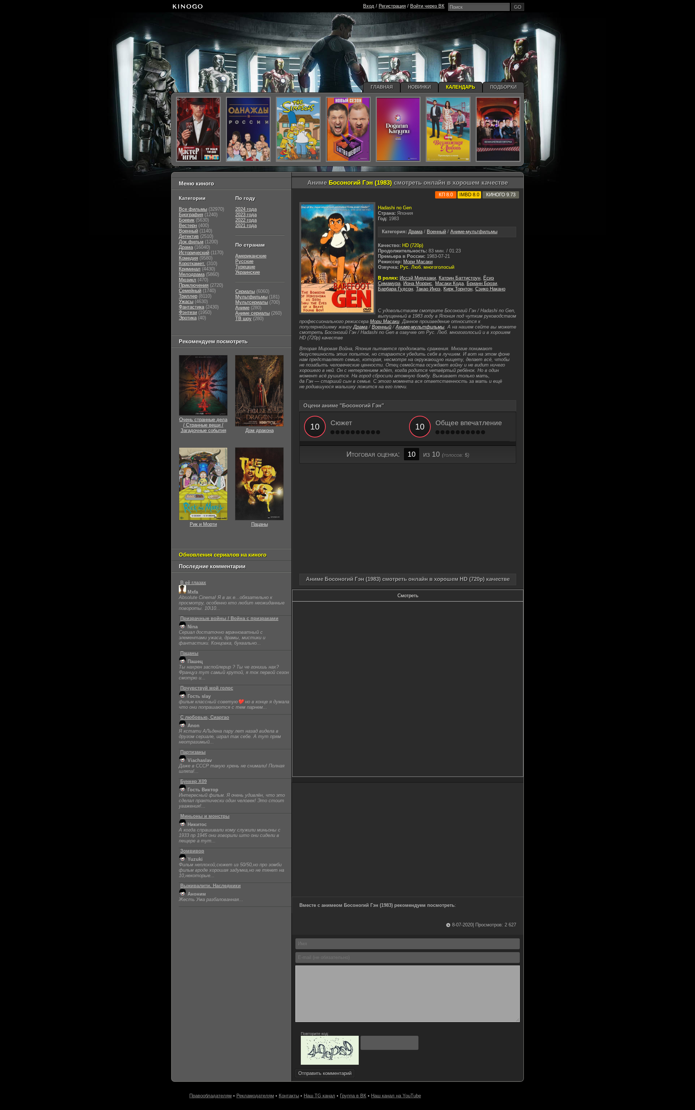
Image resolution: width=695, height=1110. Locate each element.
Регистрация (392, 6)
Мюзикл (187, 279)
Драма (415, 231)
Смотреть (407, 595)
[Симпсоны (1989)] (298, 129)
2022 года (246, 220)
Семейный (190, 290)
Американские (250, 256)
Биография (191, 214)
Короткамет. (192, 263)
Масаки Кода (449, 283)
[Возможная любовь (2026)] (448, 129)
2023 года (246, 214)
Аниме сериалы (252, 313)
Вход (368, 6)
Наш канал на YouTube (396, 1095)
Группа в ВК (353, 1095)
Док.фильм (191, 241)
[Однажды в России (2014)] (248, 129)
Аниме (242, 307)
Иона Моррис (417, 283)
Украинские (247, 272)
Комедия (188, 258)
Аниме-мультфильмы (473, 231)
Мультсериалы (251, 302)
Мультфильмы (251, 297)
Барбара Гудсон (395, 289)
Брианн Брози (482, 283)
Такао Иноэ (428, 289)
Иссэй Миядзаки (418, 278)
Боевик (186, 220)
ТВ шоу (243, 318)
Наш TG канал (319, 1095)
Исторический (194, 252)
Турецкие (245, 266)
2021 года (246, 225)
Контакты (289, 1095)
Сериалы (245, 291)
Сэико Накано (490, 289)
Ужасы (186, 301)
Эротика (188, 318)
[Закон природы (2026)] (398, 129)
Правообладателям (210, 1095)
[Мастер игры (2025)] (198, 129)
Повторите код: (315, 1033)
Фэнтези (188, 312)
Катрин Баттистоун (459, 278)
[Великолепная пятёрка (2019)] (498, 129)
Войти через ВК (427, 6)
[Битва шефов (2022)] (348, 129)
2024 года (246, 209)
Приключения (193, 285)
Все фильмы (193, 209)
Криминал (190, 269)
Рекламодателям (255, 1095)
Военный (436, 231)
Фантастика (191, 307)
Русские (244, 261)
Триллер (188, 296)
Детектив (189, 236)
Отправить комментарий (324, 1073)
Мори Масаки (418, 261)
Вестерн (188, 225)
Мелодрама (192, 274)
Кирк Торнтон (457, 289)
